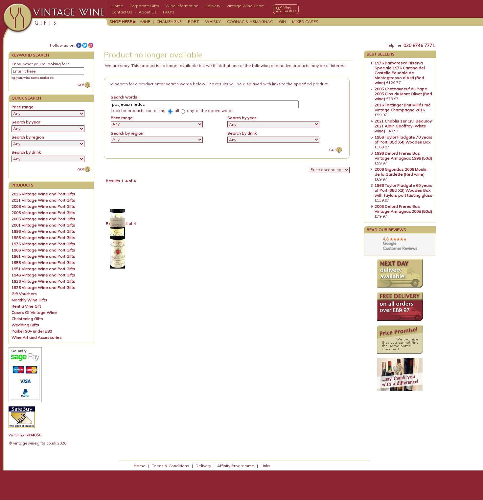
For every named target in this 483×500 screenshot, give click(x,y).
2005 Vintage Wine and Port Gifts (43, 218)
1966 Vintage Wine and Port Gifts (43, 250)
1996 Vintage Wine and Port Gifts (43, 231)
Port (193, 21)
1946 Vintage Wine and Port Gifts (43, 274)
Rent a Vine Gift (26, 306)
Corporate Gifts (144, 5)
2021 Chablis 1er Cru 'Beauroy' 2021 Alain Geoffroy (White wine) (404, 126)
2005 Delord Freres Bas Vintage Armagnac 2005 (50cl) (403, 209)
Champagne (169, 21)
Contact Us (121, 12)
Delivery (212, 5)
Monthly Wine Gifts (29, 299)
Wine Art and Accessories (37, 337)
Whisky (213, 21)
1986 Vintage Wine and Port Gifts (43, 237)
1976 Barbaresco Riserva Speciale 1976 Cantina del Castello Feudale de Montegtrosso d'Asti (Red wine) (400, 72)
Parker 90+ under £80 (32, 331)
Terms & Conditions (170, 465)
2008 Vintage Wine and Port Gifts (43, 206)
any (190, 110)
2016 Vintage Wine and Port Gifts (43, 193)
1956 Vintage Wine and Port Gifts (43, 262)
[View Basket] (286, 9)
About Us (148, 12)
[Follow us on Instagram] (90, 45)
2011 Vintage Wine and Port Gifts (43, 200)
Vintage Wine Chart (245, 5)
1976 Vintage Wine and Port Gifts (43, 243)
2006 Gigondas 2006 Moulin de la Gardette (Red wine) (401, 172)
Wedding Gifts (25, 324)
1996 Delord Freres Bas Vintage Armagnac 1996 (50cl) (403, 156)
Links (265, 465)
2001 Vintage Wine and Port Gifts (43, 225)
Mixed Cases (305, 21)
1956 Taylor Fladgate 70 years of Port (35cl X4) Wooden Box (403, 139)
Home (117, 5)
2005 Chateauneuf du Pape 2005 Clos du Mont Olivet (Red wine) (403, 93)
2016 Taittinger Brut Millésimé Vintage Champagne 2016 (403, 107)
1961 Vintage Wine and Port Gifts (43, 256)
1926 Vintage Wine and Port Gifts (43, 287)
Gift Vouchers (24, 293)
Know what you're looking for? (40, 63)
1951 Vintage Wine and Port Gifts (43, 268)
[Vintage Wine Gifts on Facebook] (78, 45)
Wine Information (181, 5)
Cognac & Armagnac (250, 21)
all (176, 110)
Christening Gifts (27, 318)
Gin (282, 21)
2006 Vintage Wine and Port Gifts (43, 212)
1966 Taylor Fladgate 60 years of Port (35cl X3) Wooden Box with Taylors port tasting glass (403, 190)
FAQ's (168, 12)
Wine (145, 21)
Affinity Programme (235, 465)
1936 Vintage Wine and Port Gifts (43, 281)
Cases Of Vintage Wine (34, 312)
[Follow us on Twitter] (84, 45)
